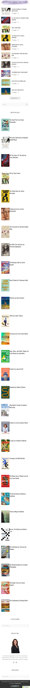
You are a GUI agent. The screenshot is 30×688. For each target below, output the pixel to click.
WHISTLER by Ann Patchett (18, 90)
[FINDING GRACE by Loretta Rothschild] (5, 46)
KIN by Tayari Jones (16, 28)
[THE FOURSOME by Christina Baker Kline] (5, 55)
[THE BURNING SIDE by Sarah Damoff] (5, 73)
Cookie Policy (18, 683)
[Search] (27, 2)
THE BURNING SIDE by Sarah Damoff (20, 72)
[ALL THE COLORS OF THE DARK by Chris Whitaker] (5, 20)
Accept (15, 686)
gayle (14, 13)
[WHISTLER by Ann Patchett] (5, 91)
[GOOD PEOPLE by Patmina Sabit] (5, 82)
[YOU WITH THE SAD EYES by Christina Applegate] (5, 64)
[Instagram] (16, 662)
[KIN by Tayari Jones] (5, 29)
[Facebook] (13, 662)
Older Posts (14, 98)
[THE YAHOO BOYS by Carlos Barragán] (5, 38)
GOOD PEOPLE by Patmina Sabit (19, 81)
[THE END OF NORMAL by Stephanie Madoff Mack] (5, 11)
